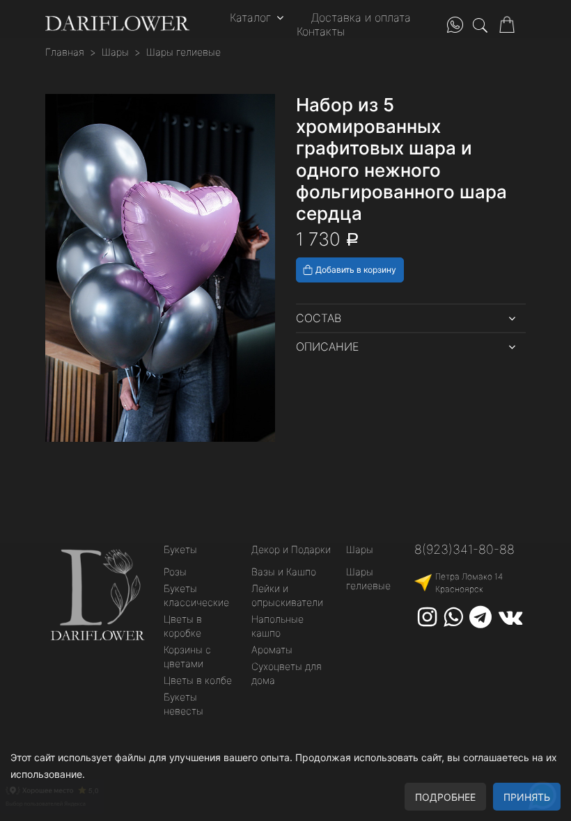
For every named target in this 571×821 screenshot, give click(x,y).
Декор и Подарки (291, 549)
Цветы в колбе (198, 680)
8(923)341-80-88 (464, 549)
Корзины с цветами (187, 656)
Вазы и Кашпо (283, 571)
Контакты (321, 31)
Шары (115, 52)
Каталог (250, 17)
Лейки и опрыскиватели (287, 595)
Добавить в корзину (355, 269)
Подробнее (445, 797)
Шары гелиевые (183, 52)
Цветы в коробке (183, 626)
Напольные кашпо (277, 626)
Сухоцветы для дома (286, 673)
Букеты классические (196, 595)
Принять (526, 797)
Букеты (180, 549)
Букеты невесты (183, 704)
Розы (175, 571)
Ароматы (271, 649)
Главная (64, 52)
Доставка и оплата (361, 17)
